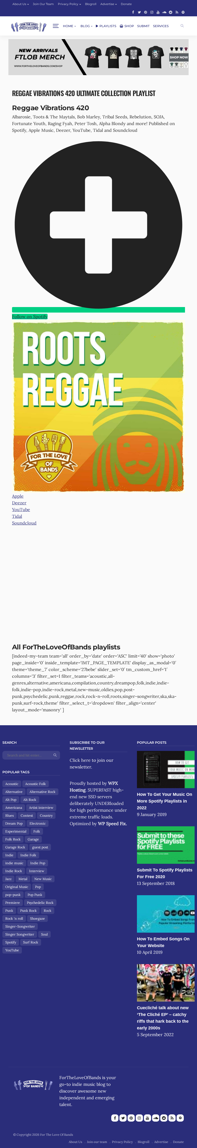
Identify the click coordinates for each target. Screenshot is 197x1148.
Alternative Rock (42, 792)
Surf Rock (30, 942)
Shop (129, 26)
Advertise (107, 4)
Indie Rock (13, 871)
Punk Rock (28, 910)
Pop (38, 887)
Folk (36, 831)
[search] (182, 26)
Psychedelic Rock (40, 902)
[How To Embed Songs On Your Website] (166, 913)
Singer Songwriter (19, 934)
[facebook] (133, 12)
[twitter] (139, 12)
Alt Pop (10, 800)
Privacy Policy (68, 4)
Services (161, 26)
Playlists (107, 26)
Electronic (38, 823)
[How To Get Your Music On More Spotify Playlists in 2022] (166, 769)
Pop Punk (35, 895)
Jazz (8, 879)
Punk (9, 910)
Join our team (43, 4)
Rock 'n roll (14, 918)
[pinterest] (145, 12)
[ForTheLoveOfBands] (33, 1083)
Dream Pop (14, 823)
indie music (14, 863)
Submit (143, 26)
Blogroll (90, 4)
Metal (22, 879)
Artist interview (41, 807)
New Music (43, 879)
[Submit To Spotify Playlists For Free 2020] (166, 844)
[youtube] (158, 12)
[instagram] (152, 12)
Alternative (14, 792)
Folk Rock (13, 839)
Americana (13, 807)
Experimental (15, 831)
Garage (33, 839)
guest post (40, 847)
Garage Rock (15, 847)
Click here (80, 760)
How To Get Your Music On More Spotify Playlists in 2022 (164, 801)
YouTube (12, 950)
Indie (9, 855)
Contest (27, 815)
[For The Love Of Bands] (29, 26)
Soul (44, 934)
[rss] (177, 12)
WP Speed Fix (112, 823)
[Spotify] (183, 12)
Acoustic (11, 784)
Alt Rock (29, 800)
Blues (9, 815)
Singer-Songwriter (20, 926)
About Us (19, 4)
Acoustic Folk (35, 784)
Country (46, 815)
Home (68, 26)
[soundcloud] (164, 12)
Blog (85, 26)
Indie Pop (37, 863)
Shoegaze (37, 918)
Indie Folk (28, 855)
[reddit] (170, 12)
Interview (36, 871)
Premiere (12, 902)
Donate (126, 4)
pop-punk (13, 895)
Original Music (16, 887)
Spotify (10, 942)
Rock (47, 910)
